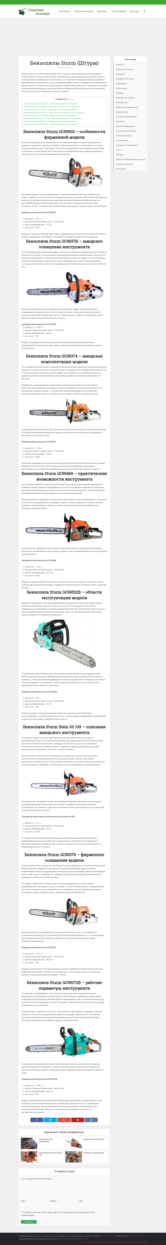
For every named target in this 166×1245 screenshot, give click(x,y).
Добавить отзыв (64, 68)
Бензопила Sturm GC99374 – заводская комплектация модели (50, 109)
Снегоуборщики (118, 11)
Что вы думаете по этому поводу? (36, 1178)
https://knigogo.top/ (64, 1239)
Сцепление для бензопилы (46, 1140)
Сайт (81, 1201)
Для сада (134, 11)
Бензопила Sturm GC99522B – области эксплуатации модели (49, 115)
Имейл (53, 1201)
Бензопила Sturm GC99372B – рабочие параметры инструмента (51, 124)
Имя (23, 1201)
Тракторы (101, 11)
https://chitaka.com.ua (81, 1239)
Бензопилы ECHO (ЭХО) (94, 1139)
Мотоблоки (64, 11)
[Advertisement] (83, 37)
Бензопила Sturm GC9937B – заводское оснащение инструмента (51, 106)
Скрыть (70, 99)
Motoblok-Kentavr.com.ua (137, 1236)
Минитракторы (129, 1242)
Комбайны (119, 1242)
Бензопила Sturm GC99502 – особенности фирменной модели (50, 104)
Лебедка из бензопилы (94, 1153)
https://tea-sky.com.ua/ (107, 1236)
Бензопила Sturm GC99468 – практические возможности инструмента (54, 112)
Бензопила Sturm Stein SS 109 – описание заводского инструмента (52, 118)
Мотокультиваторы (84, 11)
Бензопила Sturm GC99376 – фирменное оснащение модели (49, 121)
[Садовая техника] (34, 12)
